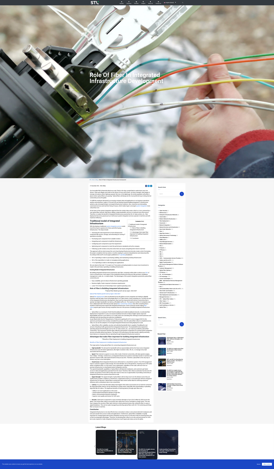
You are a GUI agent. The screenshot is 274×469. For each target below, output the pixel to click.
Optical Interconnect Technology (167, 235)
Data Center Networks (165, 229)
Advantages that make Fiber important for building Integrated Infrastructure (139, 234)
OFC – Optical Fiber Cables (166, 299)
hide (142, 221)
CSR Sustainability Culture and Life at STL (170, 288)
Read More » (169, 343)
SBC (160, 254)
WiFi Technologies (164, 303)
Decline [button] (259, 464)
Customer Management (165, 268)
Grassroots (162, 223)
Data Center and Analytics (166, 290)
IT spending (122, 255)
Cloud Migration (163, 237)
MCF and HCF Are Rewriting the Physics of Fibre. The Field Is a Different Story (175, 361)
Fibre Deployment (164, 221)
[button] (122, 2)
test (160, 286)
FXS (160, 245)
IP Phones (162, 250)
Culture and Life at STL (165, 260)
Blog (97, 179)
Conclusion (134, 238)
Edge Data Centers (164, 233)
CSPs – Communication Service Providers (170, 258)
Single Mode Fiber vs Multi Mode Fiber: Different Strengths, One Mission (175, 339)
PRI (160, 252)
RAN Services (162, 212)
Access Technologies (164, 278)
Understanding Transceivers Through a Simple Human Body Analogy (175, 385)
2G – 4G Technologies (165, 274)
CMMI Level (162, 239)
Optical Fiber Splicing (164, 270)
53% (146, 272)
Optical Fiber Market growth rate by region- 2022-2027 (105, 294)
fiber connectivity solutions (125, 303)
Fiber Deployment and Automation (168, 295)
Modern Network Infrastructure (167, 219)
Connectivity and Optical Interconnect (169, 284)
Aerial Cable (162, 216)
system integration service (113, 226)
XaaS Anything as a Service (166, 305)
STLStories (162, 272)
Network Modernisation (165, 243)
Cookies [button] (45, 464)
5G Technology (163, 276)
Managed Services (164, 297)
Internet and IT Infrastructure (167, 292)
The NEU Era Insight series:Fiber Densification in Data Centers (175, 349)
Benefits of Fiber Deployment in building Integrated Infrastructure (108, 342)
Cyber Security (163, 210)
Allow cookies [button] (267, 464)
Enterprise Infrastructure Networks (168, 214)
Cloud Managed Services (165, 241)
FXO (160, 256)
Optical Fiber (162, 307)
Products (161, 248)
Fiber (160, 231)
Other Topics (162, 301)
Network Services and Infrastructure (168, 227)
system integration (141, 206)
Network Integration (164, 225)
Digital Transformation (165, 262)
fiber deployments (99, 296)
